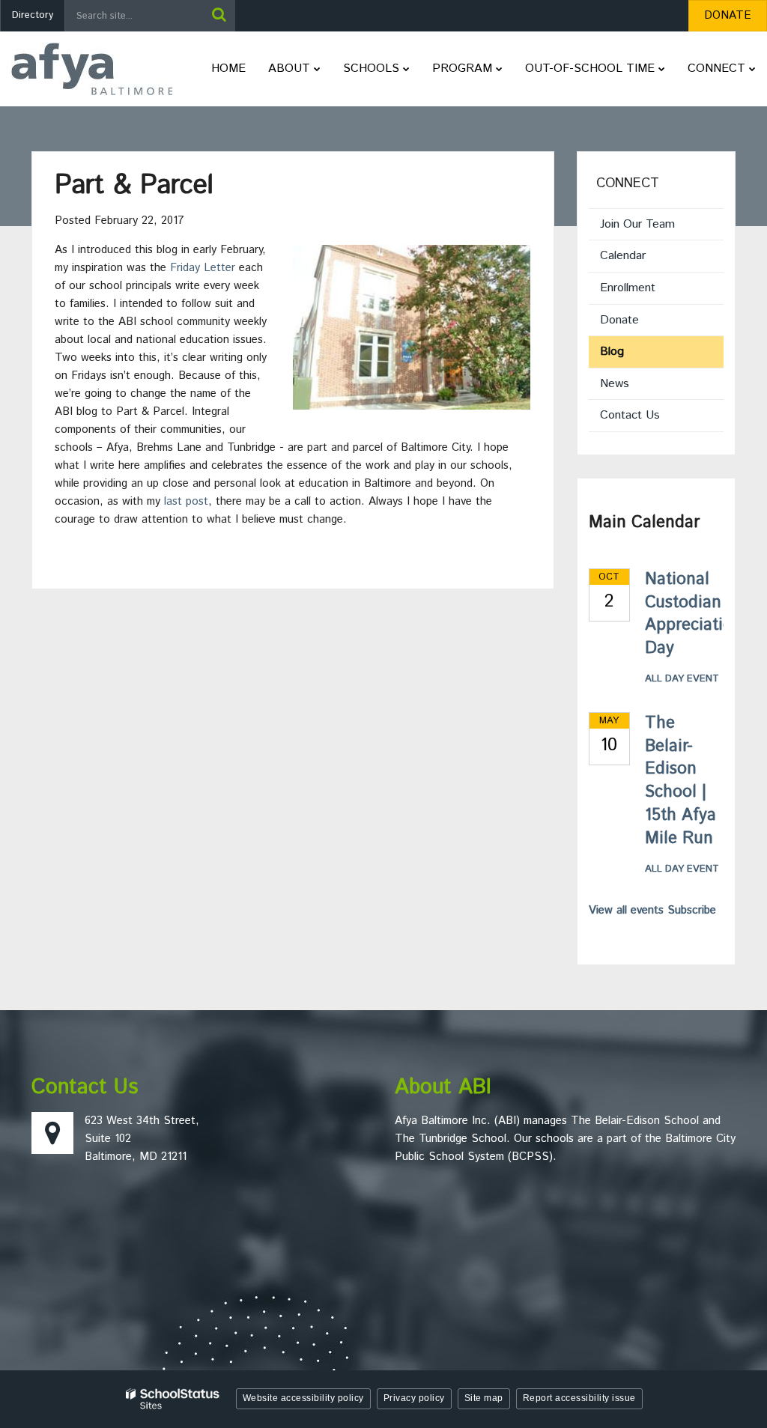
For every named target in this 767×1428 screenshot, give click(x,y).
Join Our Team (637, 224)
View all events (626, 910)
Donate (640, 323)
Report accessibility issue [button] (579, 1398)
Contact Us (630, 415)
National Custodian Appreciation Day (693, 614)
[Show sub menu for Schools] (406, 68)
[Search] (218, 15)
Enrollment (627, 288)
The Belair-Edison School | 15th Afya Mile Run (680, 781)
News (614, 383)
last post (186, 501)
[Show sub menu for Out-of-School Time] (661, 68)
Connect (627, 183)
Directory (32, 15)
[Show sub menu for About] (317, 68)
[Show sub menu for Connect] (752, 68)
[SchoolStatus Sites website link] (173, 1399)
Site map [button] (483, 1398)
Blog (612, 351)
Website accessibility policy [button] (303, 1398)
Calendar (623, 255)
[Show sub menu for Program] (499, 68)
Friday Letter (202, 268)
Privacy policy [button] (414, 1398)
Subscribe (691, 910)
